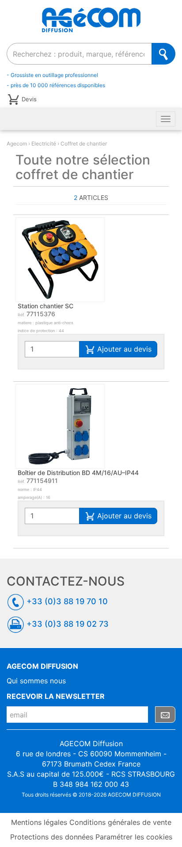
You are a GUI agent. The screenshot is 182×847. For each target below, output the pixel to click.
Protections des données (51, 836)
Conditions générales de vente (120, 822)
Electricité (43, 143)
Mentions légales (39, 822)
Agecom (17, 143)
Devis (29, 98)
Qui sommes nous (36, 680)
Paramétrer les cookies (133, 836)
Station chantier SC (45, 306)
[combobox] (79, 54)
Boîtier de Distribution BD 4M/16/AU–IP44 (78, 472)
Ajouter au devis (123, 349)
